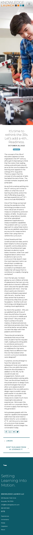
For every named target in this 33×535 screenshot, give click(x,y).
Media (3, 523)
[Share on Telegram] (13, 431)
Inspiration (4, 526)
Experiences (5, 516)
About (3, 529)
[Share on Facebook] (6, 431)
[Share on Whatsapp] (10, 431)
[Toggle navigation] (29, 4)
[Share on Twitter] (17, 431)
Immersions (5, 519)
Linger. (9, 441)
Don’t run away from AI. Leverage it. (16, 448)
